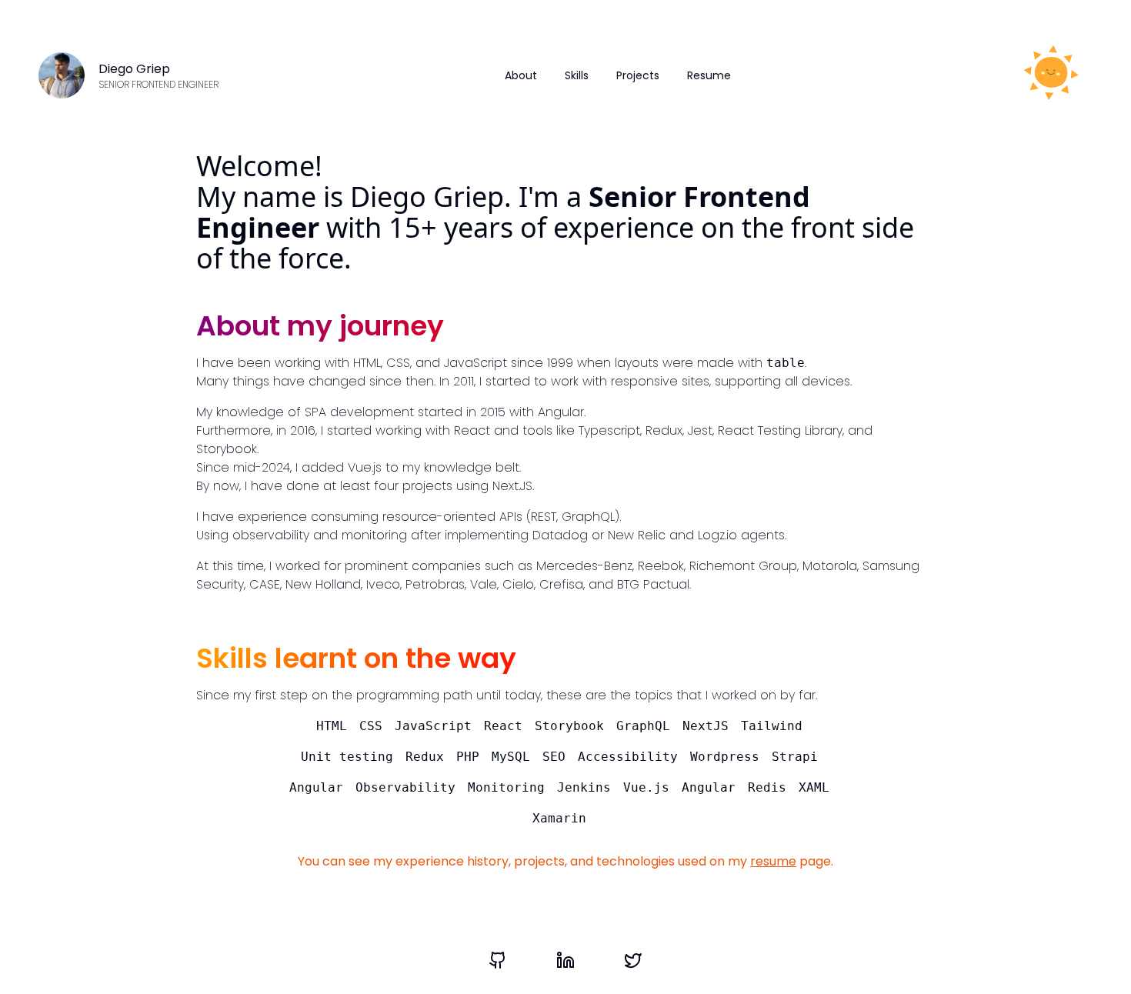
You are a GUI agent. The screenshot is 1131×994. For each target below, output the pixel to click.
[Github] (498, 960)
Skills (577, 75)
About (521, 75)
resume (773, 861)
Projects (637, 75)
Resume (709, 75)
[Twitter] (633, 960)
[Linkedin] (565, 960)
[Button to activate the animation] (1049, 75)
